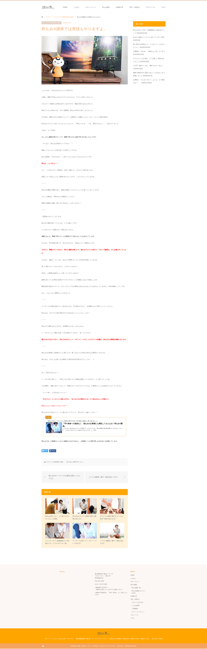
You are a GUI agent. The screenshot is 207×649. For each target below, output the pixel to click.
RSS (43, 646)
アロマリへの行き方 (137, 602)
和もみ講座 (106, 7)
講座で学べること (78, 462)
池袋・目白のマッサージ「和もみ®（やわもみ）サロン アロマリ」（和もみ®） (101, 646)
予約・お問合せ (134, 7)
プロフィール (150, 7)
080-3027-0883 (99, 581)
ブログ (163, 7)
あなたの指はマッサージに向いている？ (146, 37)
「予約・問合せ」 (113, 592)
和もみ (70, 462)
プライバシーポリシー (138, 612)
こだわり (76, 7)
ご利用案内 (135, 608)
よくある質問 (135, 605)
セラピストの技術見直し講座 (51, 23)
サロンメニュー (90, 7)
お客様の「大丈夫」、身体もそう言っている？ (149, 51)
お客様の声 (119, 7)
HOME (65, 7)
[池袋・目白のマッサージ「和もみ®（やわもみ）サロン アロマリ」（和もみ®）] (48, 7)
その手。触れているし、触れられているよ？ (148, 65)
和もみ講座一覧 (136, 588)
